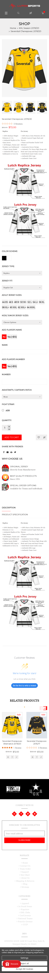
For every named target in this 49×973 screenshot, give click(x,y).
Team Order (25, 868)
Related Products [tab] (24, 700)
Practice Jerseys (25, 921)
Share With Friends (12, 446)
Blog (25, 884)
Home (13, 28)
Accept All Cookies (24, 969)
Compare (44, 437)
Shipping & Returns (25, 881)
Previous (41, 708)
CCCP (25, 924)
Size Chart (25, 874)
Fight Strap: (8, 404)
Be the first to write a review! (24, 685)
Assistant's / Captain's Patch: (17, 390)
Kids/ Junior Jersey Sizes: (15, 315)
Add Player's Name (12, 330)
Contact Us (25, 865)
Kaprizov (25, 909)
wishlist (12, 757)
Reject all (24, 963)
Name (5, 345)
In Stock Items (25, 906)
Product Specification (15, 514)
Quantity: (7, 420)
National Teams (25, 918)
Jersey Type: (8, 266)
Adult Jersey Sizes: (12, 295)
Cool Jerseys (25, 915)
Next (45, 708)
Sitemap (25, 887)
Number (6, 374)
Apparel (25, 903)
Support (25, 871)
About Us (25, 877)
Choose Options (8, 757)
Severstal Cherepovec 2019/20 (26, 31)
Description (9, 507)
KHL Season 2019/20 (29, 28)
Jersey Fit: (7, 281)
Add (8, 410)
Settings (24, 957)
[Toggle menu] (6, 12)
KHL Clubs (25, 912)
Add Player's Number (13, 359)
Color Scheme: (10, 251)
